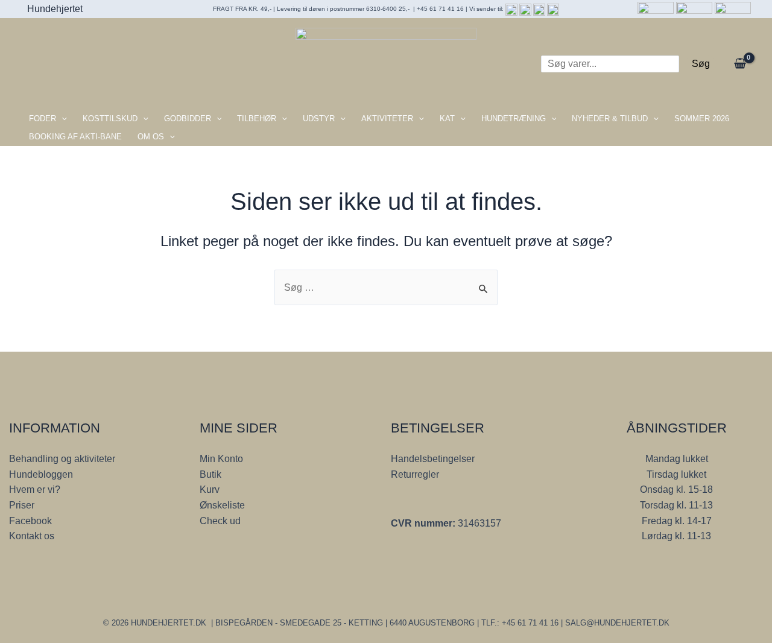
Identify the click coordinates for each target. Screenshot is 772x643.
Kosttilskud (110, 118)
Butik (210, 474)
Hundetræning (513, 118)
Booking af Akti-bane (75, 136)
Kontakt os (31, 536)
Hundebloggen (41, 474)
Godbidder (187, 118)
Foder (42, 118)
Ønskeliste (222, 505)
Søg (701, 64)
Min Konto (221, 459)
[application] (61, 119)
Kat (447, 118)
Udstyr (319, 118)
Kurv (210, 489)
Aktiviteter (387, 118)
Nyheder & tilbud (610, 118)
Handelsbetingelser (433, 459)
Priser (21, 505)
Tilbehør (256, 118)
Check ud (220, 521)
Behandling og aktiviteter (62, 459)
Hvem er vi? (34, 489)
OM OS (151, 136)
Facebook (30, 521)
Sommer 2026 (701, 118)
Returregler (415, 474)
